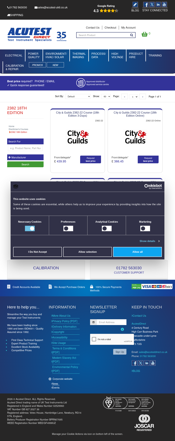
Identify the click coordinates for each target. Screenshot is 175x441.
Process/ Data (98, 55)
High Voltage (117, 55)
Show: (96, 96)
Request (91, 159)
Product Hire (136, 55)
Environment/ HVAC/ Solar (56, 55)
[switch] (68, 228)
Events (55, 387)
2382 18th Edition (19, 131)
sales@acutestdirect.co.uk (153, 352)
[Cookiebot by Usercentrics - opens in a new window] (147, 186)
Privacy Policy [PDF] (64, 321)
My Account (128, 27)
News (55, 383)
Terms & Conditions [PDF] (64, 350)
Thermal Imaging (79, 55)
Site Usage (59, 343)
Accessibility (60, 337)
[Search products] (131, 35)
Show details (147, 241)
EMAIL (51, 81)
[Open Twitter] (140, 363)
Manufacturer (18, 157)
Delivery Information (64, 326)
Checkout (110, 27)
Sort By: (59, 96)
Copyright (58, 332)
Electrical (13, 55)
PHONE (40, 81)
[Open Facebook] (134, 363)
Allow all (137, 251)
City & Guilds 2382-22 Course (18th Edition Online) (135, 114)
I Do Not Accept (37, 251)
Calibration (46, 268)
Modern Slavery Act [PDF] (64, 360)
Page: (116, 96)
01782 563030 (129, 268)
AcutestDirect (139, 323)
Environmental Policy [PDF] (65, 369)
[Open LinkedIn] (146, 363)
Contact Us (92, 27)
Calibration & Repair (15, 67)
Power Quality (34, 55)
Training (155, 55)
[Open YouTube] (153, 363)
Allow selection (87, 251)
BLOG (136, 371)
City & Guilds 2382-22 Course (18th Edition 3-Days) (77, 114)
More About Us (61, 316)
